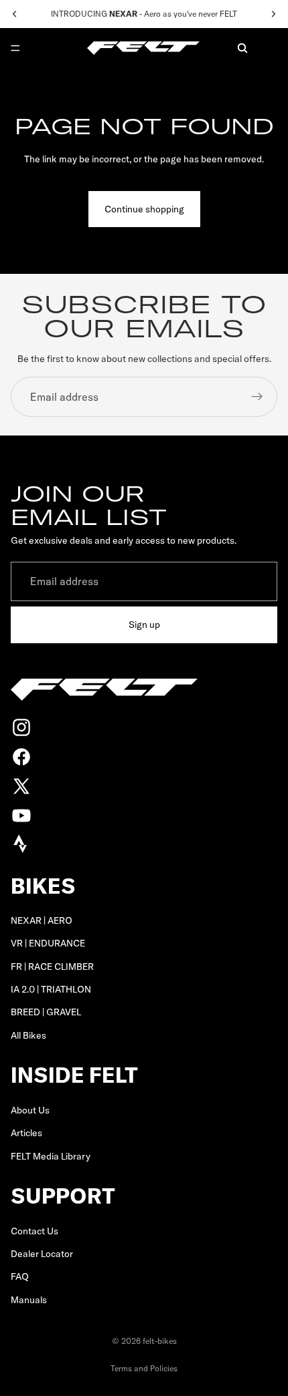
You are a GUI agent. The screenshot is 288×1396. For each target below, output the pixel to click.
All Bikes (28, 1035)
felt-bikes (160, 1341)
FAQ (20, 1276)
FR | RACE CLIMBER (52, 967)
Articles (26, 1133)
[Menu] (15, 48)
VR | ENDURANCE (48, 943)
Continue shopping (144, 209)
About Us (30, 1110)
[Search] (242, 48)
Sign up (144, 625)
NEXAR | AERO (41, 920)
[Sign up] (257, 397)
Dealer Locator (42, 1254)
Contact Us (34, 1231)
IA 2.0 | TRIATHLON (51, 989)
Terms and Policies (144, 1368)
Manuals (29, 1300)
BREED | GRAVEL (46, 1013)
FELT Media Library (50, 1156)
